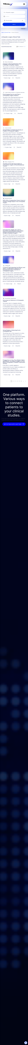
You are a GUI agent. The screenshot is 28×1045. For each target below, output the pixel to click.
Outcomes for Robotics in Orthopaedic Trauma (13, 301)
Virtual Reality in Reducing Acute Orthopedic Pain (11, 330)
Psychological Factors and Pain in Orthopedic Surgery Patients (11, 95)
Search (14, 24)
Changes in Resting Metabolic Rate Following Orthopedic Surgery (12, 64)
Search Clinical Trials (5, 32)
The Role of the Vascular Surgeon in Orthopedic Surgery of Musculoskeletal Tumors (13, 165)
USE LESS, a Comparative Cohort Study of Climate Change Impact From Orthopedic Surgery (14, 201)
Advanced (23, 28)
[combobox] (14, 20)
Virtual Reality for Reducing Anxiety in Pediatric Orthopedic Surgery (13, 130)
